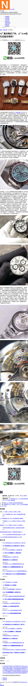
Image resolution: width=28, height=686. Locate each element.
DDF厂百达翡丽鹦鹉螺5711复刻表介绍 (11, 592)
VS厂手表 (12, 9)
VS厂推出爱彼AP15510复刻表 (9, 585)
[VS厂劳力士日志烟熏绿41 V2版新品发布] (12, 549)
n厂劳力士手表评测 (21, 667)
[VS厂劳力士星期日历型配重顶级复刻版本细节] (14, 596)
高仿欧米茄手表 (18, 668)
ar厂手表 (23, 669)
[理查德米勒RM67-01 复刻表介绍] (10, 557)
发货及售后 (7, 22)
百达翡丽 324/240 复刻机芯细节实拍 (11, 606)
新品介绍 (7, 21)
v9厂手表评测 (14, 671)
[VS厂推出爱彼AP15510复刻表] (10, 582)
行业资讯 (7, 19)
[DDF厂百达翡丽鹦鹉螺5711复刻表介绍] (12, 589)
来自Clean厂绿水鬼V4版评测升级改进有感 (13, 502)
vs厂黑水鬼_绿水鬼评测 (17, 669)
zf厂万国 (14, 668)
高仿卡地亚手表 (17, 670)
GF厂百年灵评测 (23, 670)
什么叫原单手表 (10, 669)
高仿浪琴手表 (24, 671)
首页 (1, 29)
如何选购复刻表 (19, 671)
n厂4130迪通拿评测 (8, 671)
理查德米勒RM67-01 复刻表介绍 (10, 559)
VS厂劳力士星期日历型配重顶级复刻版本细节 (13, 599)
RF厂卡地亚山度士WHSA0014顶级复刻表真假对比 (14, 573)
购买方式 (7, 24)
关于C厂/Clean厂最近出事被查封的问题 (12, 613)
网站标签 (5, 678)
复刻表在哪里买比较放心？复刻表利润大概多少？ (11, 531)
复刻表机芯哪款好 (9, 668)
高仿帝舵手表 (23, 668)
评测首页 (7, 16)
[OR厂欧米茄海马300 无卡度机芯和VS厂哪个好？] (14, 542)
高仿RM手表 (12, 670)
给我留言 (7, 26)
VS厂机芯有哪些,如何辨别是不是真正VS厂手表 (11, 537)
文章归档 (5, 679)
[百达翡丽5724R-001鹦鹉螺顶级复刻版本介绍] (13, 564)
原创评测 (7, 18)
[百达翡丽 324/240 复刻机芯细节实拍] (11, 603)
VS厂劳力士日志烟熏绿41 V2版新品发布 (12, 552)
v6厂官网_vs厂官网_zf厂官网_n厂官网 (11, 511)
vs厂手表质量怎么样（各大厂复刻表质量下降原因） (12, 518)
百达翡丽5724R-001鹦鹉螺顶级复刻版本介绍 (13, 566)
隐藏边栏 (2, 685)
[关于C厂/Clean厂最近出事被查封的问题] (12, 610)
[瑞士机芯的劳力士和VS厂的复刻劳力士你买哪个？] (15, 649)
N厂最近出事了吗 (18, 112)
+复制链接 (12, 500)
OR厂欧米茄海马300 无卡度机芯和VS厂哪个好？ (14, 545)
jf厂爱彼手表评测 (7, 670)
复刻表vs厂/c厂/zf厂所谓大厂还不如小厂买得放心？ (12, 525)
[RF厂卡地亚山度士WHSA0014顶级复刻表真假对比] (15, 571)
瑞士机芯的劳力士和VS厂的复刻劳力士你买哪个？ (14, 652)
